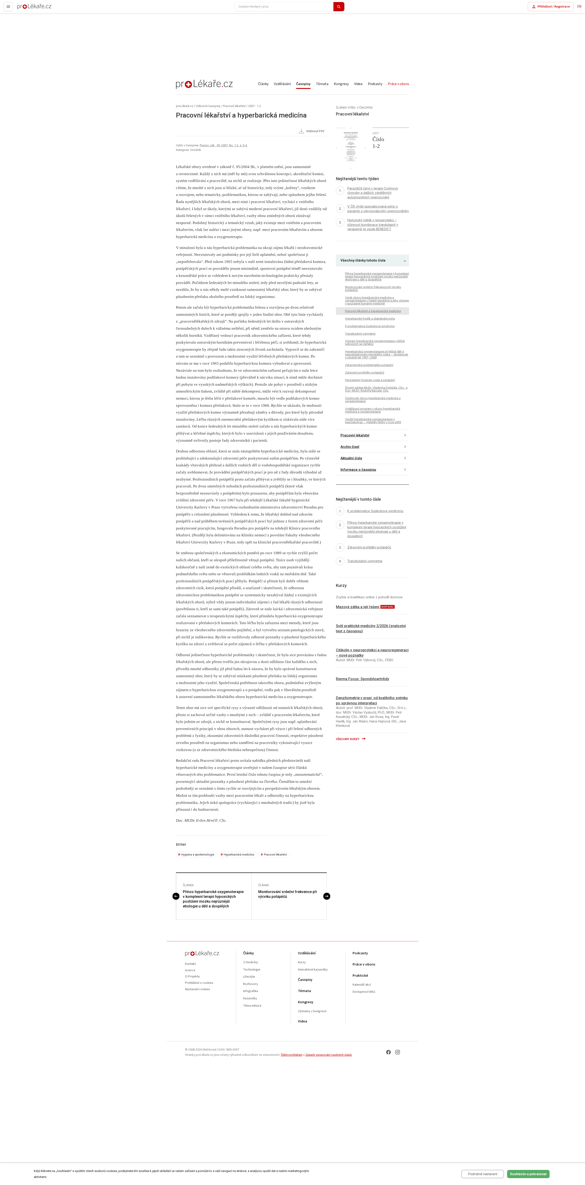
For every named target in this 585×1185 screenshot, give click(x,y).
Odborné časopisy (208, 106)
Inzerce (190, 970)
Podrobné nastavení (482, 1174)
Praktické (360, 975)
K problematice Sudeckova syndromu (370, 326)
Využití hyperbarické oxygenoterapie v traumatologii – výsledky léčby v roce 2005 (373, 421)
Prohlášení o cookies (199, 983)
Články (263, 83)
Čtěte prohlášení (291, 1055)
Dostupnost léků (364, 992)
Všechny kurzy (348, 739)
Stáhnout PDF (315, 131)
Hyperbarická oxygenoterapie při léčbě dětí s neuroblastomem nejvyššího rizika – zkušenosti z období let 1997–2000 (376, 354)
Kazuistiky (250, 998)
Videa (358, 83)
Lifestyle (249, 977)
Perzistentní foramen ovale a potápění (370, 380)
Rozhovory (250, 984)
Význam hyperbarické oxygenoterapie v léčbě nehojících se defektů (375, 343)
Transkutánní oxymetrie (360, 333)
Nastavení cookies (197, 989)
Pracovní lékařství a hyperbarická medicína (373, 311)
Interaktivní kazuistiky (313, 970)
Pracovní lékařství (234, 106)
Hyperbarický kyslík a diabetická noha (370, 318)
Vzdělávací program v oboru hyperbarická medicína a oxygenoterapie (372, 410)
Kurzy (302, 962)
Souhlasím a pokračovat (528, 1174)
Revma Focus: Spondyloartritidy (362, 679)
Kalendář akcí (362, 985)
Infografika (250, 991)
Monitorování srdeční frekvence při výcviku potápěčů (287, 894)
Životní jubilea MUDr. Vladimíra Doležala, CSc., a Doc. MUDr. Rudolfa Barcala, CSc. (376, 389)
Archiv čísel (349, 447)
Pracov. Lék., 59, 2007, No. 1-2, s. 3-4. (223, 145)
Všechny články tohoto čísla (363, 261)
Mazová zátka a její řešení (358, 607)
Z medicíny (250, 962)
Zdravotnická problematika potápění (369, 365)
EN (579, 6)
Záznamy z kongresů (312, 1011)
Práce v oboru (398, 83)
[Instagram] (397, 1052)
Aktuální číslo (351, 458)
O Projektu (192, 976)
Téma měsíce (252, 1006)
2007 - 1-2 (254, 106)
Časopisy (303, 83)
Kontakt (190, 964)
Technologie (251, 970)
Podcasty (375, 83)
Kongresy (341, 83)
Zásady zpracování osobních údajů (328, 1055)
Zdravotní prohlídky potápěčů (364, 372)
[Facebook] (388, 1052)
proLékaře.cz (26, 8)
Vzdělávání (282, 83)
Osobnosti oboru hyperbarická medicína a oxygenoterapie (373, 400)
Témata (322, 83)
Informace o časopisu (358, 470)
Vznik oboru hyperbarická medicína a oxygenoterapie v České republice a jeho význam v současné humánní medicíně (377, 300)
